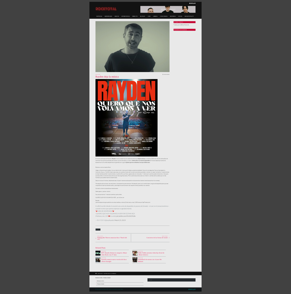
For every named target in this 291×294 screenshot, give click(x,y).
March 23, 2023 (120, 220)
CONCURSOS (163, 16)
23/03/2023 (167, 74)
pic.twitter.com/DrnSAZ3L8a (125, 216)
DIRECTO (135, 16)
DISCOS (117, 16)
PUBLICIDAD (100, 284)
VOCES (180, 16)
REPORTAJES (108, 16)
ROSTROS (173, 16)
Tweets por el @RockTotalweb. (181, 24)
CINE (149, 16)
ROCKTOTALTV (189, 16)
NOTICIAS (99, 16)
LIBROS (155, 16)
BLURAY (142, 16)
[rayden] (132, 46)
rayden (98, 229)
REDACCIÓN (100, 281)
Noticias (97, 74)
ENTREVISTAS (125, 16)
